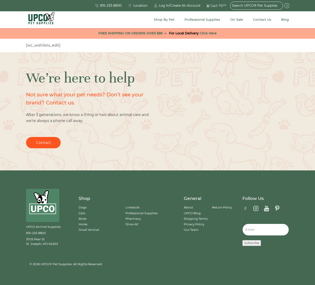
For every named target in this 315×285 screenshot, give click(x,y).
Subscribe (251, 243)
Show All (131, 224)
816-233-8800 (36, 233)
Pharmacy (133, 218)
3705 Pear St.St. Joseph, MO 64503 (42, 242)
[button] (214, 5)
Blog (285, 20)
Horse (83, 224)
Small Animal (89, 230)
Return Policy (222, 207)
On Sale (236, 20)
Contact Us (262, 20)
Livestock (132, 207)
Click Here (208, 33)
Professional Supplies (202, 20)
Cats (82, 213)
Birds (82, 218)
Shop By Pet (164, 20)
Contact (43, 142)
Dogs (82, 207)
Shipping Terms (196, 218)
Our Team (191, 230)
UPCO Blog (192, 213)
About (188, 207)
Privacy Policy (194, 224)
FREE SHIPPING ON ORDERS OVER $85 (130, 33)
